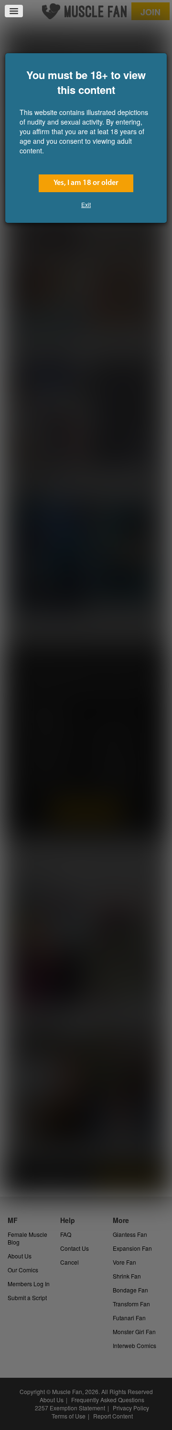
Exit (86, 204)
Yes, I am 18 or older (86, 183)
